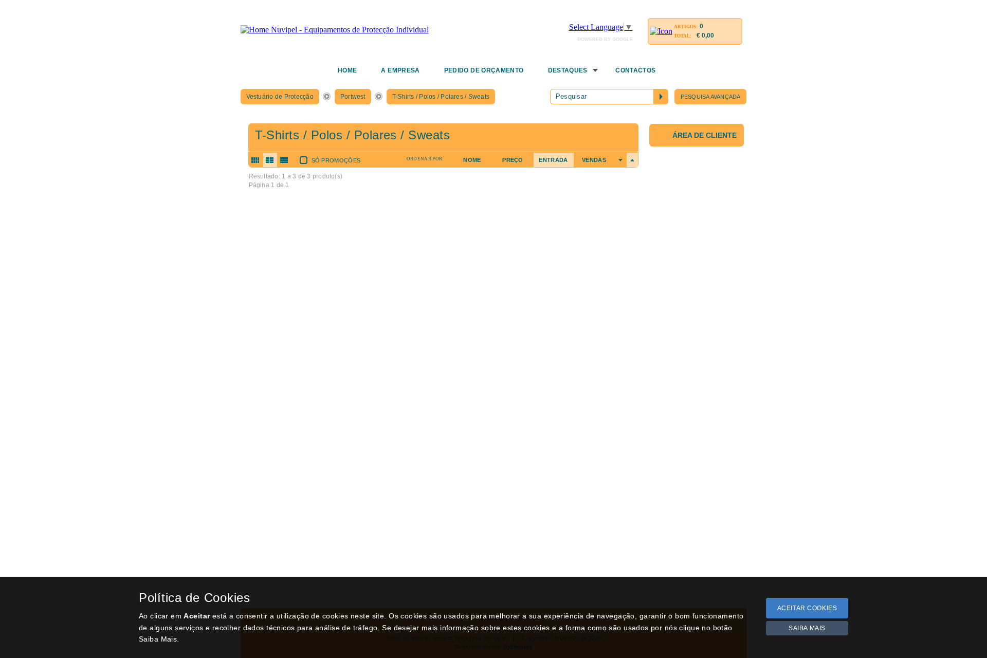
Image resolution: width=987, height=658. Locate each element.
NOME (472, 160)
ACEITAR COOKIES (807, 608)
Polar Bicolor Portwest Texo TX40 (305, 449)
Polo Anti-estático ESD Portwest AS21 (311, 379)
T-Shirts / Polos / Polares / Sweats (440, 96)
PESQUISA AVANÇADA (711, 97)
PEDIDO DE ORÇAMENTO (484, 70)
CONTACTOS (635, 70)
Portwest (352, 96)
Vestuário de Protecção (280, 96)
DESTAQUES (568, 70)
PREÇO (512, 160)
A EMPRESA (400, 70)
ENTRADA (553, 160)
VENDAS (594, 160)
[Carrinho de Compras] (661, 31)
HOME (347, 70)
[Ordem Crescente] (620, 160)
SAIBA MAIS (807, 628)
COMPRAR (268, 361)
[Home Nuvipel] (335, 29)
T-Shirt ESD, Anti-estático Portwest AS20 (316, 309)
